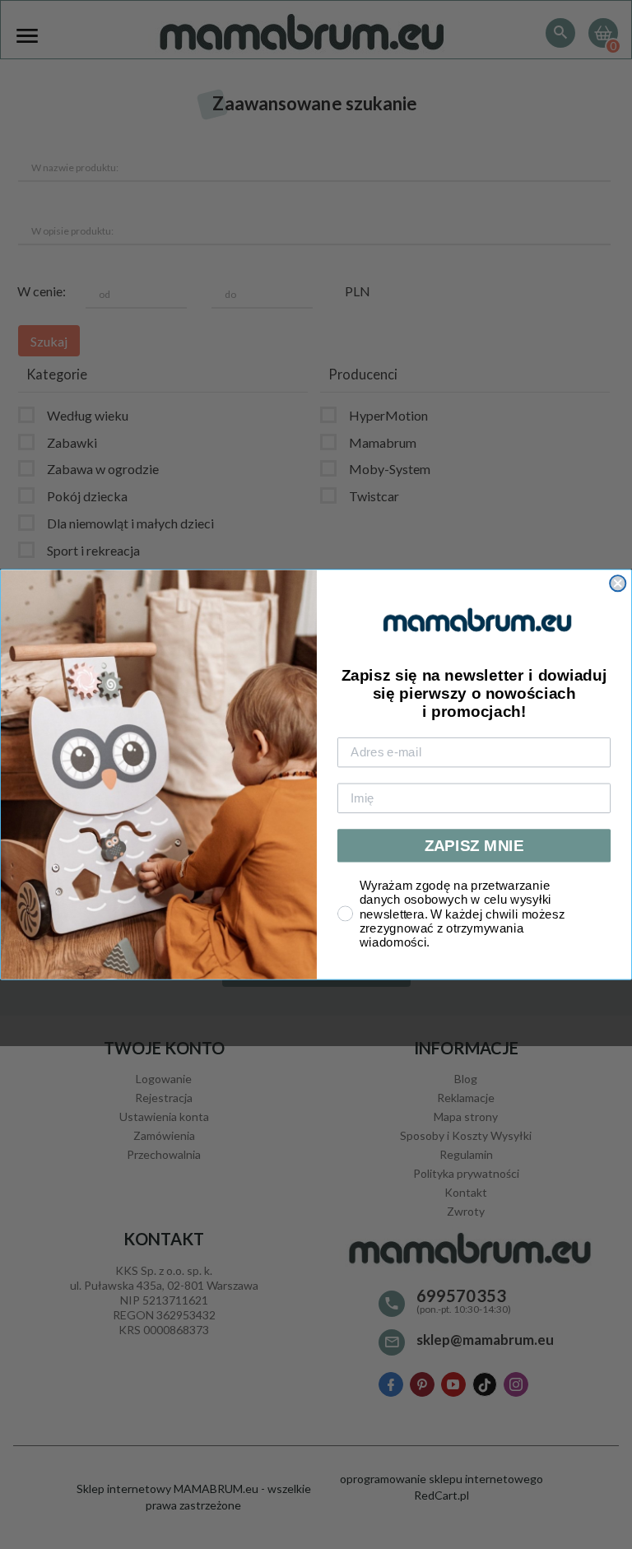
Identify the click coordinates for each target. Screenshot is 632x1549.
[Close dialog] (617, 583)
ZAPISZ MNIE (474, 845)
